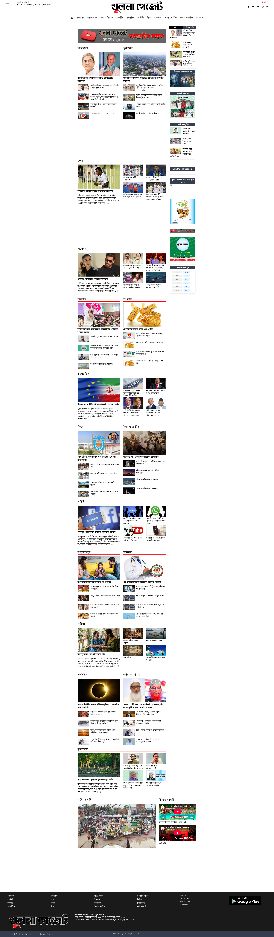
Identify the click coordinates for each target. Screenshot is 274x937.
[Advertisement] (122, 141)
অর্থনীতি (141, 17)
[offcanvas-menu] (7, 3)
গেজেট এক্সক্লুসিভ (186, 17)
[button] (83, 826)
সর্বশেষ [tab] (176, 27)
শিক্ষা (149, 17)
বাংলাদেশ (80, 17)
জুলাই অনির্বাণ (163, 843)
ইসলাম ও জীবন (171, 17)
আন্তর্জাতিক (130, 17)
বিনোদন (110, 17)
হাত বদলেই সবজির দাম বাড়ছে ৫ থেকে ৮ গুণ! (172, 822)
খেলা (102, 17)
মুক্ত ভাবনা (158, 17)
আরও (198, 17)
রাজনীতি (119, 17)
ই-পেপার (265, 2)
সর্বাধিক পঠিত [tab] (189, 27)
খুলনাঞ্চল (90, 17)
